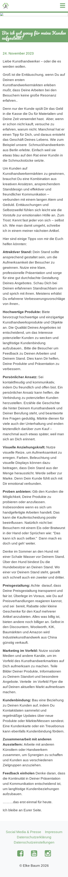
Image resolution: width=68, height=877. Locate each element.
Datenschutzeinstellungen (34, 842)
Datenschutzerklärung (34, 837)
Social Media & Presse (23, 832)
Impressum (53, 832)
